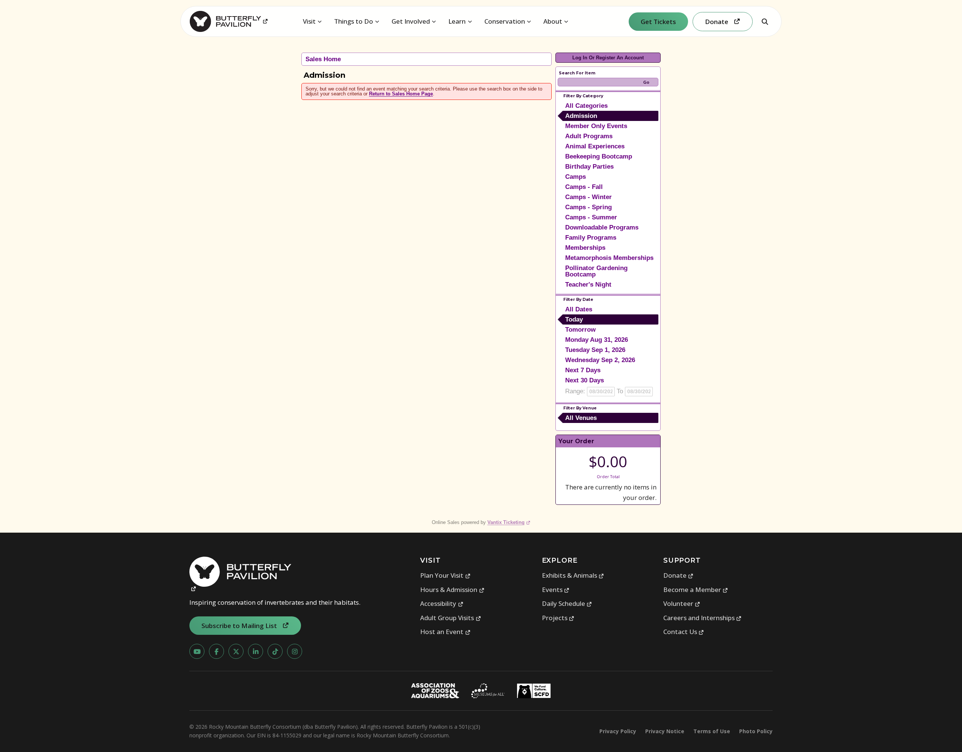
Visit (309, 21)
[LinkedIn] (255, 651)
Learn (457, 21)
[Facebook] (216, 651)
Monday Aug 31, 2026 (596, 339)
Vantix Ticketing (509, 522)
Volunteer (681, 603)
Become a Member (695, 589)
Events (556, 589)
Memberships (585, 247)
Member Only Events (596, 126)
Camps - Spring (588, 207)
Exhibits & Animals (573, 575)
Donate (678, 575)
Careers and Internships (702, 617)
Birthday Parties (589, 166)
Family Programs (590, 237)
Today (574, 319)
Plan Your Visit (445, 575)
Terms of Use (711, 731)
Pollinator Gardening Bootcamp (596, 271)
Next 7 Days (582, 370)
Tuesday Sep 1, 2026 (595, 349)
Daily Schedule (567, 603)
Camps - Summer (591, 217)
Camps (575, 176)
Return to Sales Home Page (401, 94)
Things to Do (353, 21)
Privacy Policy (617, 731)
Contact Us (683, 631)
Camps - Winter (588, 197)
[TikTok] (275, 651)
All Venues (581, 417)
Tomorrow (580, 329)
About (552, 21)
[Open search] (764, 21)
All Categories (586, 105)
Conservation (504, 21)
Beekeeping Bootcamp (598, 156)
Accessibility (441, 603)
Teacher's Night (588, 284)
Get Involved (411, 21)
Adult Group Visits (450, 617)
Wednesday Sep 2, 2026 (600, 360)
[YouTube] (196, 651)
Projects (558, 617)
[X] (236, 651)
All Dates (578, 309)
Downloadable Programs (601, 227)
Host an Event (445, 631)
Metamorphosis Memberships (609, 257)
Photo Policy (756, 731)
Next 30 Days (584, 380)
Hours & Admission (452, 589)
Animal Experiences (595, 146)
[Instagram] (294, 651)
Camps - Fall (584, 186)
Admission (581, 115)
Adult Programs (589, 136)
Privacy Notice (664, 731)
